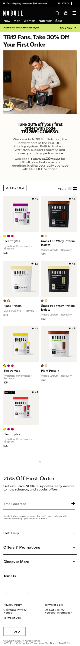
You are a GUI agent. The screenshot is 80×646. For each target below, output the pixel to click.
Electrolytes (11, 241)
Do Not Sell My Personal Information (58, 611)
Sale (58, 20)
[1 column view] (69, 188)
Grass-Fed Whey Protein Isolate (58, 243)
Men (16, 20)
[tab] (5, 236)
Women (29, 20)
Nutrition (45, 20)
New (6, 20)
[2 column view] (74, 188)
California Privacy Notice (14, 611)
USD (20, 633)
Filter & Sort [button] (17, 187)
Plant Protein (12, 305)
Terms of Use (12, 617)
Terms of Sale (54, 604)
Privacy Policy (12, 604)
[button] (72, 3)
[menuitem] (6, 20)
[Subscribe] (72, 503)
